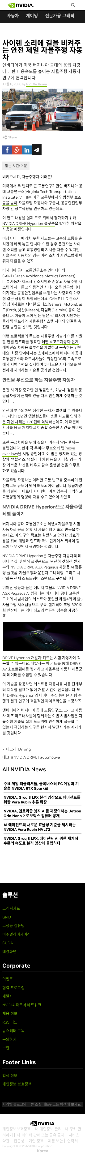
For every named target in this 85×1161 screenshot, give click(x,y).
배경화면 (9, 951)
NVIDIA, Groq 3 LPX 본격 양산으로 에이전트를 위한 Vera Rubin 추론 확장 (42, 799)
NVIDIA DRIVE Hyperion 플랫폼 (28, 223)
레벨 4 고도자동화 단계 (60, 341)
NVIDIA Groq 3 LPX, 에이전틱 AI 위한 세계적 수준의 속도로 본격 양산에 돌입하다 (41, 840)
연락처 (72, 1141)
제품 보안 (55, 1141)
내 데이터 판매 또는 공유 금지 (40, 1135)
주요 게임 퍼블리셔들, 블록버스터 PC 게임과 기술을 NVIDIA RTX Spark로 (41, 786)
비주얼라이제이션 (16, 934)
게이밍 (32, 15)
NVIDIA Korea (36, 84)
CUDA (7, 942)
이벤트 (7, 979)
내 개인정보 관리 (48, 1129)
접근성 (19, 1141)
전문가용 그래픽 (59, 15)
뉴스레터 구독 (13, 1030)
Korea (42, 1150)
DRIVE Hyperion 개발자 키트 (26, 657)
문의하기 (9, 1039)
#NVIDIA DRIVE (24, 757)
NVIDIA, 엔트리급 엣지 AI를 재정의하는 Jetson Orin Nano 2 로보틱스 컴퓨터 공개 (42, 813)
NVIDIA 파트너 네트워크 (21, 1005)
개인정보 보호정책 (17, 1084)
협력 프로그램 (13, 987)
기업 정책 (36, 1141)
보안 (5, 1048)
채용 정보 (9, 1013)
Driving (24, 749)
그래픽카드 (11, 908)
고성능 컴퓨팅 (13, 925)
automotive (50, 757)
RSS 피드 (9, 1022)
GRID (6, 917)
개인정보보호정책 (16, 1129)
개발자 (7, 996)
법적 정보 (9, 1075)
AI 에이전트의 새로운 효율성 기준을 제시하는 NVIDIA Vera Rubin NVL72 (40, 827)
